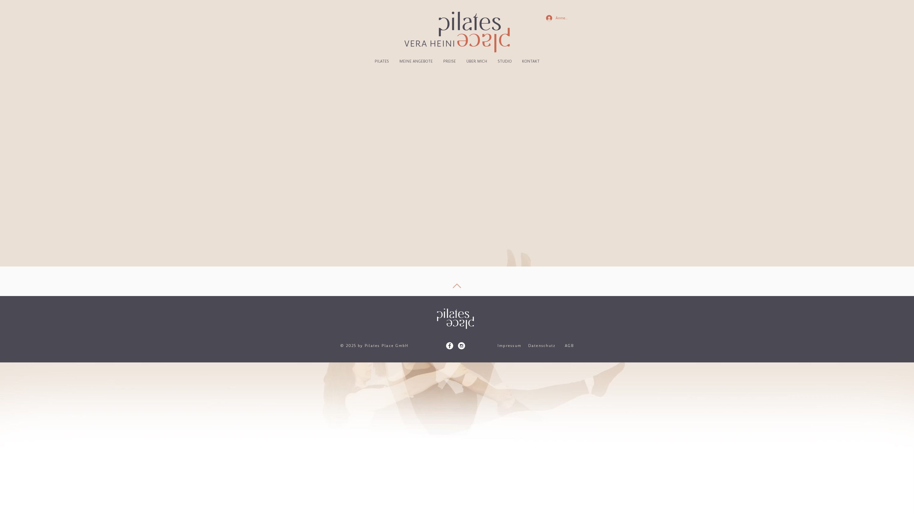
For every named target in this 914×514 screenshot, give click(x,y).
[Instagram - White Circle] (461, 345)
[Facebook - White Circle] (449, 345)
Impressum (509, 345)
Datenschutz (542, 345)
